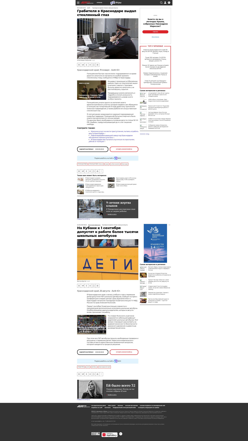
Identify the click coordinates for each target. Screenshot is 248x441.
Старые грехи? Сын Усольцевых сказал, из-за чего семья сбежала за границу (159, 287)
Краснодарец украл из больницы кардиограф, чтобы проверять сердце (126, 179)
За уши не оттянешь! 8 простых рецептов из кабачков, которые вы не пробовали (159, 275)
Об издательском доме (98, 405)
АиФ (93, 60)
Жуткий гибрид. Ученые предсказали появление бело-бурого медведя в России (159, 268)
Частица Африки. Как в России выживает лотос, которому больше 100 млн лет (159, 114)
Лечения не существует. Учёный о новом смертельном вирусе (158, 293)
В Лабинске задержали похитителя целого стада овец (94, 191)
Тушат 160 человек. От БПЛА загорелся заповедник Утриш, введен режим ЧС (155, 59)
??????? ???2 (144, 134)
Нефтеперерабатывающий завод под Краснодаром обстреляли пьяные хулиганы (111, 136)
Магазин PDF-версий (131, 405)
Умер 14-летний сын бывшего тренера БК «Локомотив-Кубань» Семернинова (155, 82)
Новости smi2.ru (83, 219)
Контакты (108, 407)
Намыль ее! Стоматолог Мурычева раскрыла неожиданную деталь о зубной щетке (158, 107)
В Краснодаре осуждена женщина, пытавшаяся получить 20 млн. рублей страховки (95, 179)
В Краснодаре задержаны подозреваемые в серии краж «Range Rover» (94, 185)
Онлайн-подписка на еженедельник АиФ (152, 405)
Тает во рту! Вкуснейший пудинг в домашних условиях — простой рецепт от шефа (158, 300)
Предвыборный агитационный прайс (124, 407)
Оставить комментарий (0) (124, 149)
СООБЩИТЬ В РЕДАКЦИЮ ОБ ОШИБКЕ (148, 407)
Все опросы (155, 36)
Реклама (120, 405)
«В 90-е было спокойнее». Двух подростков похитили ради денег (158, 100)
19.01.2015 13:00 (81, 8)
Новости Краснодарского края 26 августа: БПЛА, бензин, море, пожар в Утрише (155, 51)
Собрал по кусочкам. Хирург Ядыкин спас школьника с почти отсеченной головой (159, 120)
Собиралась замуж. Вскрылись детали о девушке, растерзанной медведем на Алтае (158, 126)
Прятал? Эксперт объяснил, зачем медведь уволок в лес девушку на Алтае (158, 281)
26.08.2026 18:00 (82, 225)
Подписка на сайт (96, 407)
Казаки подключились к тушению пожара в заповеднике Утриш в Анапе (155, 74)
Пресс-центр (111, 405)
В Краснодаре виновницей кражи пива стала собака (126, 184)
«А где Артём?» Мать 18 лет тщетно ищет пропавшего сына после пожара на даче (158, 94)
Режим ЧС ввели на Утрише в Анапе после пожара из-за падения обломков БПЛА (155, 67)
